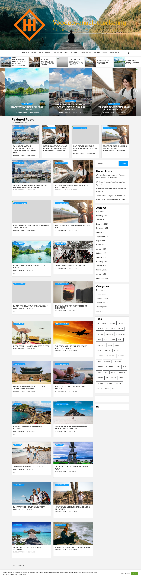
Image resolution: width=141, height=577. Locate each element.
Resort (100, 367)
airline (104, 323)
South (118, 367)
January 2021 (101, 274)
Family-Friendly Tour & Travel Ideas (30, 306)
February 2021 (101, 270)
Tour (99, 372)
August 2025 (100, 241)
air (99, 323)
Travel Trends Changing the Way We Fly (103, 62)
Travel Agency (100, 53)
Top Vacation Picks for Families (28, 467)
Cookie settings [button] (125, 573)
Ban (107, 329)
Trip (107, 378)
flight (117, 345)
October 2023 (101, 253)
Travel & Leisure (29, 53)
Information (111, 356)
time (124, 367)
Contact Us (114, 53)
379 (18, 565)
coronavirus (120, 334)
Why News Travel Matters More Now (72, 547)
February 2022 (101, 261)
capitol (100, 334)
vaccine (118, 383)
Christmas (109, 334)
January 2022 (101, 266)
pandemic (107, 361)
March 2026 (100, 211)
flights (100, 350)
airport (121, 323)
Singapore (109, 367)
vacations (110, 383)
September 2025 (102, 236)
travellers (122, 372)
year (113, 389)
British (120, 329)
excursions (101, 345)
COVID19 (106, 339)
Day (113, 339)
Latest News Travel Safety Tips (70, 266)
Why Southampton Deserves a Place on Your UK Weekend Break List (71, 107)
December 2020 (102, 278)
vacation (74, 53)
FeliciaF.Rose (22, 112)
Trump (113, 378)
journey (121, 356)
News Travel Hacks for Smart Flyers (31, 346)
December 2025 (102, 224)
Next (22, 565)
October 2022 (101, 257)
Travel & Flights (61, 53)
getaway (108, 350)
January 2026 (101, 220)
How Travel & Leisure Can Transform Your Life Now (85, 148)
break (113, 329)
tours (106, 372)
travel (113, 372)
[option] (14, 62)
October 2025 (101, 232)
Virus (107, 389)
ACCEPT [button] (135, 573)
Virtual (100, 389)
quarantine (117, 361)
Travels (100, 378)
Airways (100, 329)
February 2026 (101, 215)
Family (110, 345)
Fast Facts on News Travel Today (29, 507)
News (99, 361)
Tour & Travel (45, 53)
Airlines (112, 323)
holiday (116, 350)
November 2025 (102, 228)
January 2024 (101, 249)
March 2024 (100, 245)
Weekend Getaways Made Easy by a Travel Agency (111, 183)
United (121, 378)
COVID (99, 339)
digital (120, 339)
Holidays (101, 356)
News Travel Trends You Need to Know (132, 62)
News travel (86, 53)
